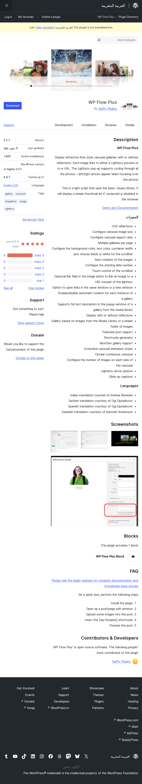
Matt (133, 726)
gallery (9, 193)
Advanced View (33, 219)
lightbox (9, 208)
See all (8, 288)
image (23, 201)
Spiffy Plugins (108, 108)
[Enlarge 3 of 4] (73, 436)
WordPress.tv (58, 708)
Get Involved (26, 688)
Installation (89, 125)
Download (12, 105)
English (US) (11, 185)
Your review (36, 288)
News (134, 695)
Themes (98, 695)
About (134, 688)
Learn (65, 688)
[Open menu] (6, 5)
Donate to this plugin (30, 358)
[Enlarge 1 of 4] (133, 436)
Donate (28, 701)
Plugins (99, 701)
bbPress (130, 733)
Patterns (98, 708)
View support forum (30, 323)
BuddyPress (128, 740)
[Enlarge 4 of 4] (133, 461)
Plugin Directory (128, 16)
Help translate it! (42, 27)
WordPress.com (125, 720)
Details (129, 125)
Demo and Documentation (120, 208)
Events (30, 695)
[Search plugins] (99, 40)
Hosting (133, 701)
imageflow (11, 201)
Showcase (96, 688)
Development (64, 125)
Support (9, 125)
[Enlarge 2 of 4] (103, 436)
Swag (29, 708)
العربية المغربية (120, 756)
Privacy (133, 708)
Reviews (110, 125)
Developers (61, 701)
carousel (20, 193)
